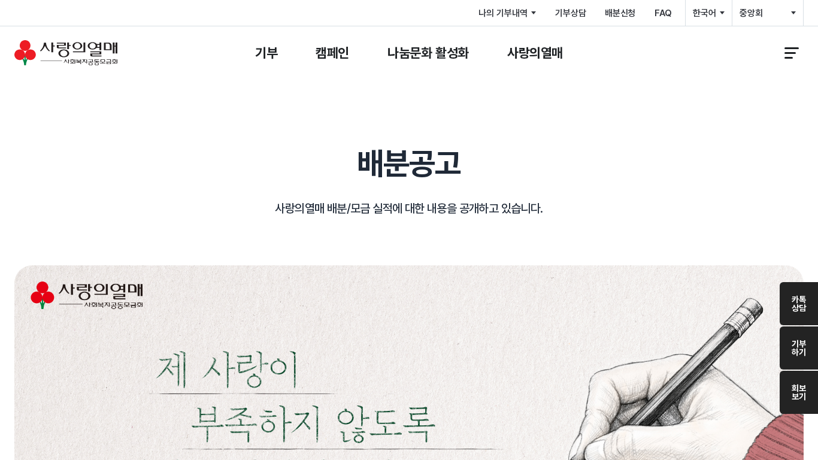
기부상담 (570, 13)
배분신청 (620, 13)
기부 (266, 52)
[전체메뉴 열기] (792, 53)
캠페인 (332, 52)
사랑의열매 (535, 52)
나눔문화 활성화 (428, 52)
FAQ (663, 13)
